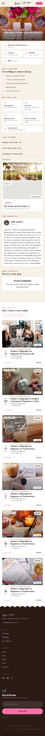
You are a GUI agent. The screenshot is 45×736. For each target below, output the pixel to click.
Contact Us (5, 667)
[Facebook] (3, 678)
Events (4, 652)
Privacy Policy (31, 716)
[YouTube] (7, 678)
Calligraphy (5, 637)
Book (39, 3)
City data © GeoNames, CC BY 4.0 (33, 729)
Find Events (5, 633)
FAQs (3, 659)
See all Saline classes (15, 315)
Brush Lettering (6, 641)
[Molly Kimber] (6, 222)
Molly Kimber (17, 222)
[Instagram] (12, 678)
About (4, 656)
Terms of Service (16, 729)
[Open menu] (3, 3)
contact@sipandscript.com (10, 622)
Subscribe (22, 711)
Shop (3, 663)
